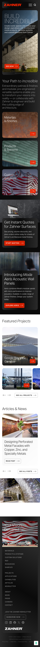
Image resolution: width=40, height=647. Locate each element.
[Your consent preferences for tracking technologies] (36, 643)
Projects (9, 573)
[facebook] (14, 622)
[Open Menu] (30, 5)
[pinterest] (23, 622)
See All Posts (25, 471)
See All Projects (24, 395)
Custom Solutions (13, 557)
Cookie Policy (13, 641)
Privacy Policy (5, 641)
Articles (9, 583)
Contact (9, 605)
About (8, 592)
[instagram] (6, 622)
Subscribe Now (13, 617)
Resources (10, 564)
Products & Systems (14, 554)
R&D (6, 561)
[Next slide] (9, 395)
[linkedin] (10, 622)
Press (7, 598)
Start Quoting (12, 243)
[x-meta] (19, 622)
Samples (9, 567)
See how (10, 66)
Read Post (10, 461)
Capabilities (10, 580)
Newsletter (10, 586)
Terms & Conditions (33, 641)
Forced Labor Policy (22, 641)
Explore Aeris (12, 305)
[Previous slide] (4, 395)
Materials (9, 551)
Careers (8, 602)
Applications (11, 576)
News (7, 595)
